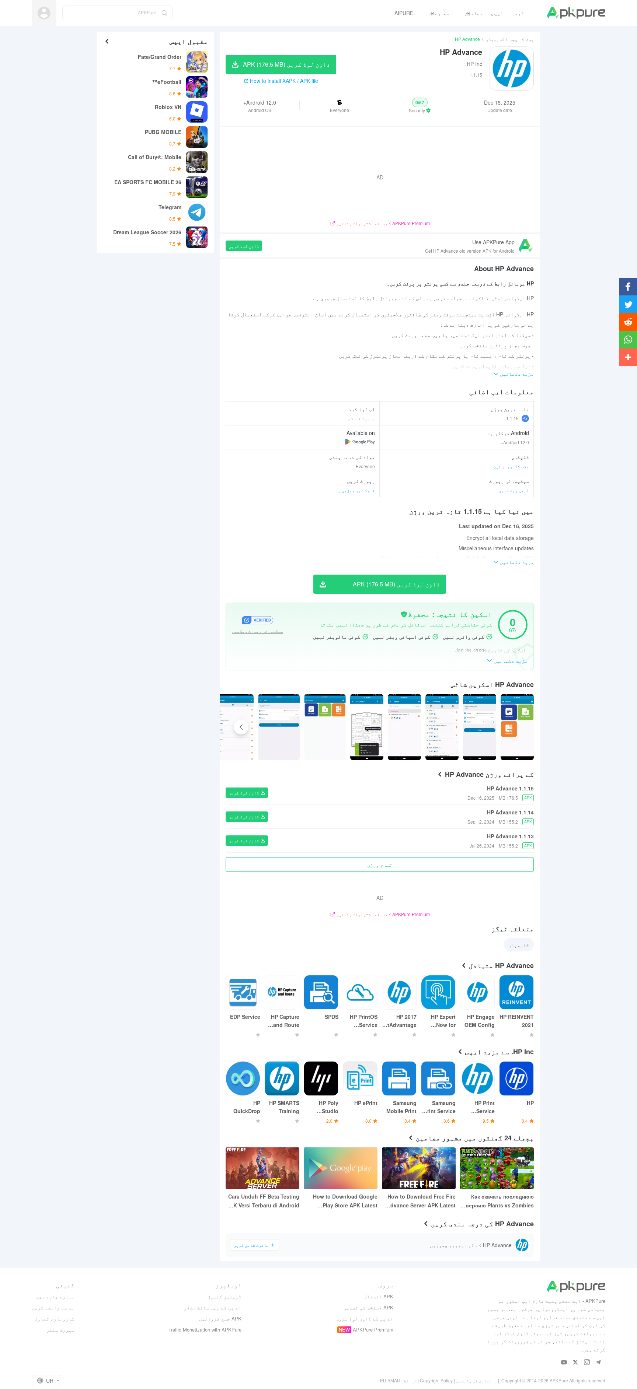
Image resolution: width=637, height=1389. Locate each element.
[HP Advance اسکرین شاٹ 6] (279, 727)
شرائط (410, 1380)
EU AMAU (390, 1380)
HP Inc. (473, 63)
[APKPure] (576, 13)
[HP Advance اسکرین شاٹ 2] (442, 727)
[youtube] (564, 1362)
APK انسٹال (378, 1296)
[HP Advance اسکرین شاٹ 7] (233, 727)
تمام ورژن (379, 864)
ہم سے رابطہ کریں (53, 1307)
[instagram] (587, 1362)
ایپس (515, 39)
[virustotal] (404, 614)
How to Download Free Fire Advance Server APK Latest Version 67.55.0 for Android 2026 (421, 1201)
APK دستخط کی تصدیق (368, 1307)
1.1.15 (512, 418)
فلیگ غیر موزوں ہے (355, 490)
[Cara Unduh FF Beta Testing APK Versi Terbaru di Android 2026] (262, 1168)
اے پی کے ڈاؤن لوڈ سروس (364, 1318)
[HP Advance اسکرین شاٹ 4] (366, 727)
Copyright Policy (436, 1380)
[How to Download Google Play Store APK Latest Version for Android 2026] (340, 1168)
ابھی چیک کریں (513, 490)
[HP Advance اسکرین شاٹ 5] (325, 727)
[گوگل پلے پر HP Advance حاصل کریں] (360, 442)
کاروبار (495, 39)
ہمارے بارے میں (55, 1296)
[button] (420, 106)
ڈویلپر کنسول (224, 1296)
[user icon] (44, 13)
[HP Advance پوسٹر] (517, 727)
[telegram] (598, 1362)
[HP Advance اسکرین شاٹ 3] (404, 727)
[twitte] (575, 1362)
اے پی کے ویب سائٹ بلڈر (212, 1307)
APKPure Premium (373, 1329)
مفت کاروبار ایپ (511, 466)
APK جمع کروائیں (220, 1318)
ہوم (530, 39)
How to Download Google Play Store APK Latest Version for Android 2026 (345, 1201)
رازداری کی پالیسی (476, 1380)
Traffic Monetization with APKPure (204, 1329)
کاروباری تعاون (54, 1318)
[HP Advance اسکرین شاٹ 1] (479, 727)
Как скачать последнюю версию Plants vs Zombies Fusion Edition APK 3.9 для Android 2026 (499, 1201)
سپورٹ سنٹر (60, 1329)
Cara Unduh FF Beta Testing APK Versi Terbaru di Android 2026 (262, 1201)
